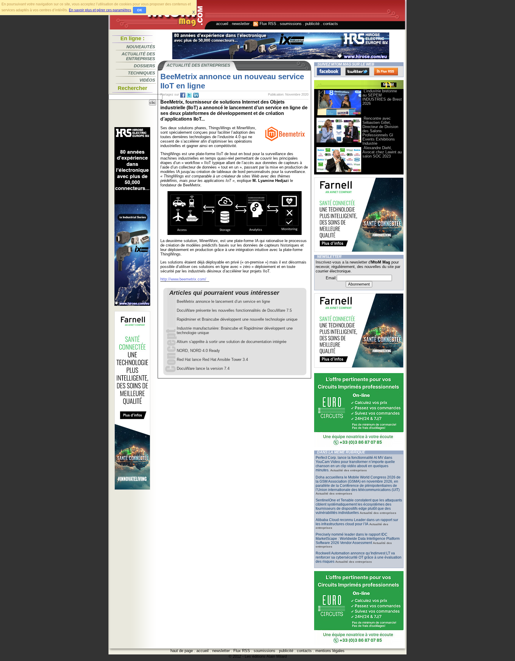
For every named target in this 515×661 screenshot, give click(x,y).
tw (189, 95)
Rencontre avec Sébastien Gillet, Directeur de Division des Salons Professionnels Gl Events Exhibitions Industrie (380, 131)
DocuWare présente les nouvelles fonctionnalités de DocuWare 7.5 (234, 310)
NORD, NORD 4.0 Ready (198, 350)
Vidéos (147, 80)
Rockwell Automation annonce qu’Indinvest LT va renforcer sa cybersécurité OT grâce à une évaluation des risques (358, 557)
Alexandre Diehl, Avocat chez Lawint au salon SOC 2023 (382, 152)
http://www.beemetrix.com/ (183, 279)
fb (183, 95)
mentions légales (330, 650)
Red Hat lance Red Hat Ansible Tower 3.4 (212, 359)
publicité (312, 23)
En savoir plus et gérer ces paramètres (100, 10)
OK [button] (139, 10)
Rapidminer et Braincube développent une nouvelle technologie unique (237, 319)
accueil (222, 23)
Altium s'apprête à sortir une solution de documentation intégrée (231, 341)
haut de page (181, 650)
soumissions (291, 23)
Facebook (329, 71)
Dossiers (144, 65)
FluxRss (386, 71)
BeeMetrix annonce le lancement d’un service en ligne (223, 301)
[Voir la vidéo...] (338, 114)
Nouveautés (140, 46)
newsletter (240, 23)
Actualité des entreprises (138, 56)
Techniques (141, 73)
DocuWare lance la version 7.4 (203, 368)
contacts (330, 23)
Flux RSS (267, 23)
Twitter (357, 71)
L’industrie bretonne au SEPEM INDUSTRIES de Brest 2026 (382, 97)
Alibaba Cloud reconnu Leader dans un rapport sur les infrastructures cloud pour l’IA (357, 522)
